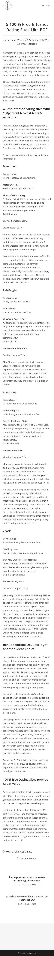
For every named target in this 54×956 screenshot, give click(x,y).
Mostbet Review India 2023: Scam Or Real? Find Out (27, 898)
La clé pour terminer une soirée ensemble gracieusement (27, 879)
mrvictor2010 (15, 40)
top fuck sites (19, 82)
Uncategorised (29, 43)
